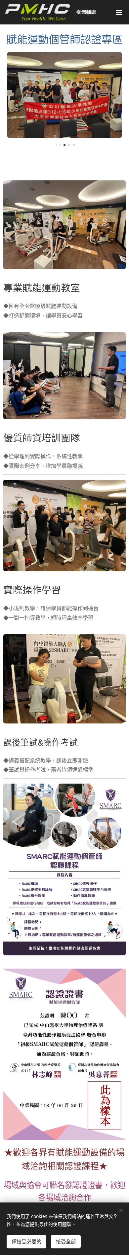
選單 (119, 12)
